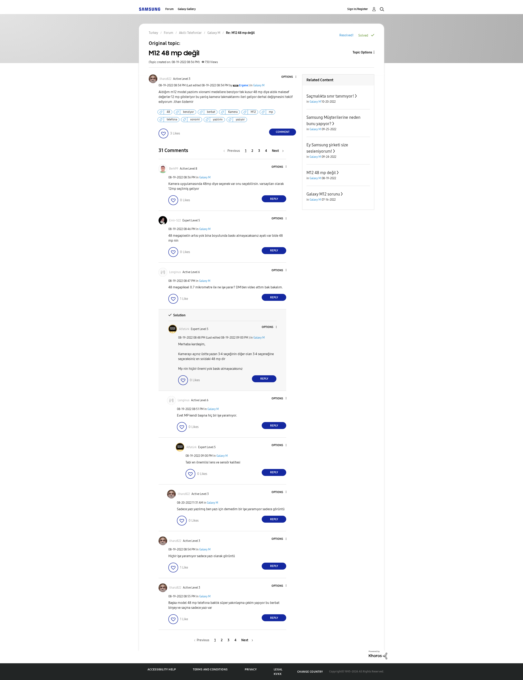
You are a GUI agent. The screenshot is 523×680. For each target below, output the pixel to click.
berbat (211, 112)
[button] (289, 77)
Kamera (233, 112)
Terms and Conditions (210, 669)
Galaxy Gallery (187, 9)
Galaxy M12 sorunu (323, 194)
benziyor (188, 112)
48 (168, 112)
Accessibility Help (162, 669)
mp (271, 112)
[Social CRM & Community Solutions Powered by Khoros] (378, 655)
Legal (278, 669)
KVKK (278, 674)
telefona (172, 119)
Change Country (310, 671)
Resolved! (346, 35)
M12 (253, 112)
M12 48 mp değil (321, 172)
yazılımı (218, 119)
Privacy (251, 669)
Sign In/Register (357, 9)
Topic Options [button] (362, 52)
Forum (169, 9)
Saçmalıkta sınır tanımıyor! (330, 96)
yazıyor (240, 119)
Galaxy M (259, 85)
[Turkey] (149, 9)
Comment (282, 132)
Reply (274, 199)
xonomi (195, 119)
